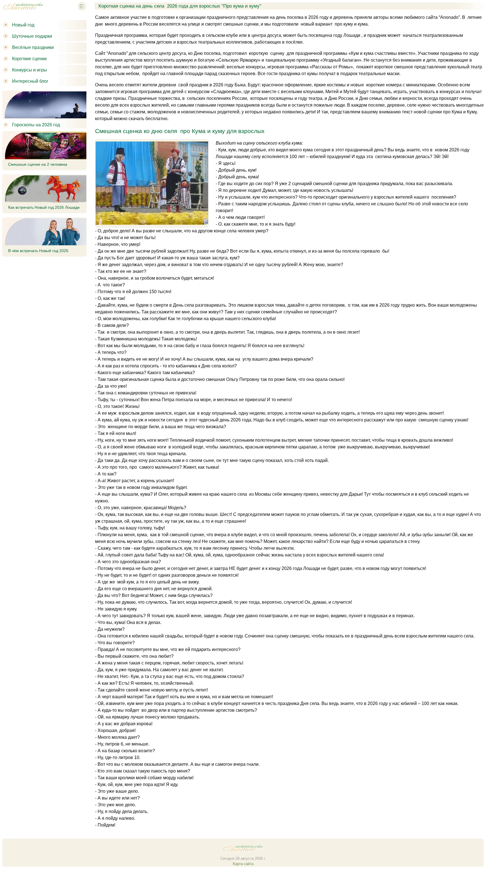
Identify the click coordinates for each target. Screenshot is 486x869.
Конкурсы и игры (29, 70)
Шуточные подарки (32, 36)
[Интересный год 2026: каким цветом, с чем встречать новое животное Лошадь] (23, 10)
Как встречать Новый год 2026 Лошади (44, 207)
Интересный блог (30, 81)
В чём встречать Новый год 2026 (38, 250)
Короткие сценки (29, 58)
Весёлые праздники (33, 47)
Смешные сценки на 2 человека (37, 164)
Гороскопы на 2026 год (36, 124)
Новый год (23, 25)
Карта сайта (243, 864)
